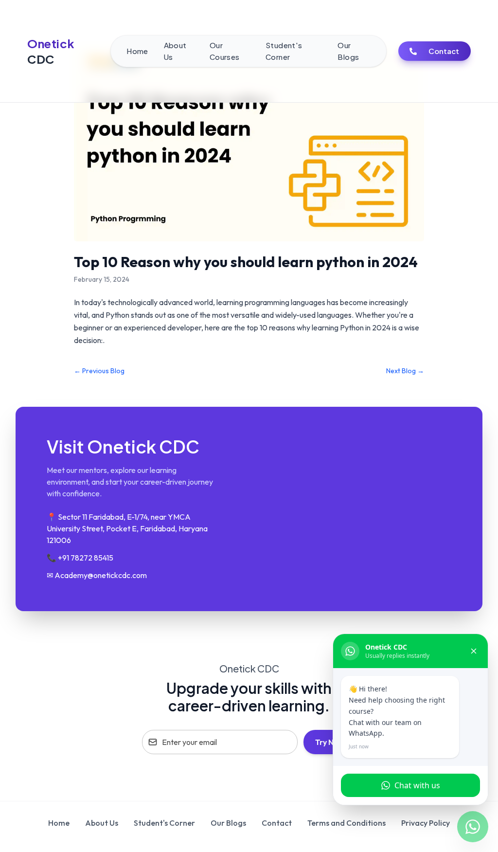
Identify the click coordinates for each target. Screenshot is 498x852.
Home (59, 823)
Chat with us (417, 785)
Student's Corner (164, 823)
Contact (443, 50)
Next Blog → (405, 370)
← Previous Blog (99, 370)
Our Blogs (228, 823)
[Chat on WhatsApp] (472, 826)
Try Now (329, 742)
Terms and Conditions (346, 823)
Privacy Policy (425, 823)
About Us (101, 823)
